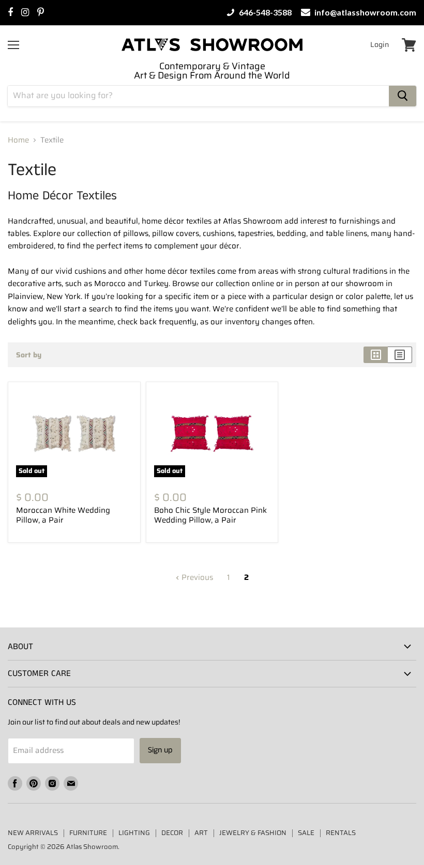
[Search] (402, 96)
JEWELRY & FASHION (252, 832)
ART (201, 832)
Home (18, 140)
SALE (306, 832)
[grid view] (376, 355)
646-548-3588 (264, 12)
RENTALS (341, 832)
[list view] (400, 355)
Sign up (160, 750)
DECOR (172, 832)
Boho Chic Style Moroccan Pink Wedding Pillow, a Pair (210, 515)
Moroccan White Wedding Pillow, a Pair (63, 515)
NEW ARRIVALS (33, 832)
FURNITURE (88, 832)
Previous (196, 577)
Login (379, 44)
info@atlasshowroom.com (364, 12)
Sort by (28, 355)
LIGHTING (134, 832)
